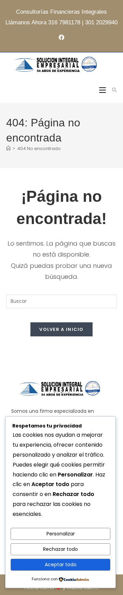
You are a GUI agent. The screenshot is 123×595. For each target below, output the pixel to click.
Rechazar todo (60, 549)
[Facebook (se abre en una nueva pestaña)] (61, 38)
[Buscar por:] (112, 90)
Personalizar (60, 533)
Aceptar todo (61, 564)
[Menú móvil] (103, 90)
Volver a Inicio (61, 329)
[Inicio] (8, 148)
